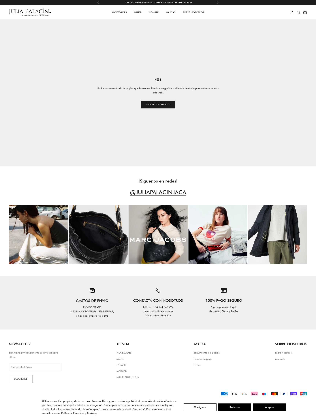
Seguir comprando (158, 104)
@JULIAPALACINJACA (158, 192)
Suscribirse (20, 378)
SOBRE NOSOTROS (193, 12)
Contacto (280, 358)
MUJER (137, 12)
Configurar (200, 407)
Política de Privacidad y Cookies (78, 413)
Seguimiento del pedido (207, 352)
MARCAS (170, 12)
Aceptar (269, 407)
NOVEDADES (119, 12)
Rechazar (235, 407)
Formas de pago (203, 358)
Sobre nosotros (283, 352)
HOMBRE (154, 12)
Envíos (197, 364)
